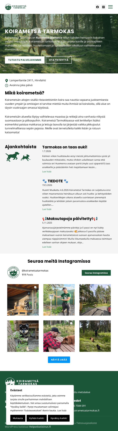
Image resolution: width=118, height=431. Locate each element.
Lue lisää (61, 410)
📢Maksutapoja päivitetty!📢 (70, 218)
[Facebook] (97, 7)
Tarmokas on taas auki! (64, 147)
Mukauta (18, 418)
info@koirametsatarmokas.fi (82, 410)
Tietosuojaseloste (86, 423)
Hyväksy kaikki (59, 418)
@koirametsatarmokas (35, 270)
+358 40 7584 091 (76, 405)
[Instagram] (103, 7)
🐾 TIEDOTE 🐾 (55, 181)
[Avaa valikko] (110, 7)
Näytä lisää (59, 359)
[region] (40, 405)
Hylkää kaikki (36, 418)
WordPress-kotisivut (28, 426)
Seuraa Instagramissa (96, 272)
